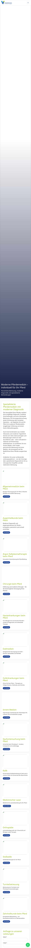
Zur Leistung (6, 496)
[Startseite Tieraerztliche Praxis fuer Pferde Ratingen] (6, 2)
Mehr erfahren (7, 806)
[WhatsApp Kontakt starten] (28, 945)
